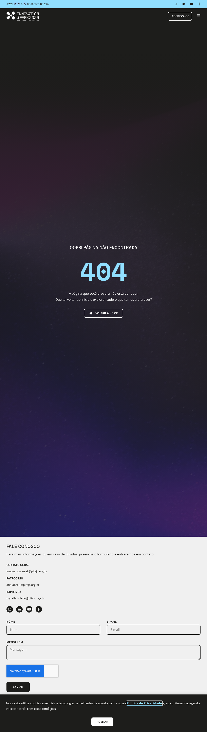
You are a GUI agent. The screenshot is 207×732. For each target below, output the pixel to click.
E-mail (112, 621)
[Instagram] (176, 4)
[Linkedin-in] (183, 4)
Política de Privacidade (144, 703)
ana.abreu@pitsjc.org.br (22, 585)
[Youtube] (191, 4)
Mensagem (14, 642)
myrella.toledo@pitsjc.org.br (25, 598)
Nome (10, 621)
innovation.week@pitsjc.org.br (27, 571)
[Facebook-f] (199, 4)
